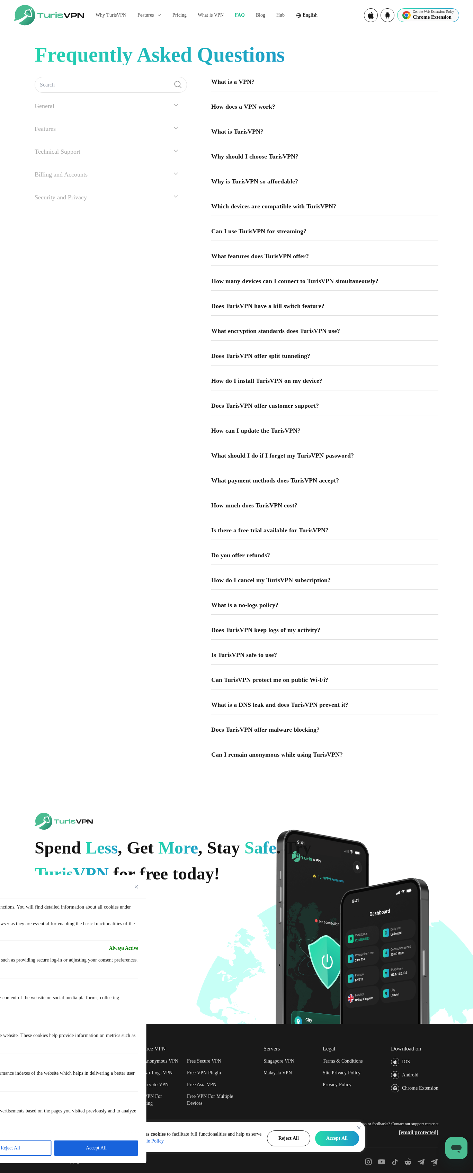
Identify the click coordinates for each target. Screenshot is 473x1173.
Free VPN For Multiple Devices (210, 1100)
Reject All (288, 1138)
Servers (272, 1049)
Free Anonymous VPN (156, 1061)
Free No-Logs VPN (153, 1072)
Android (410, 1074)
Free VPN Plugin (204, 1072)
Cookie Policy (150, 1141)
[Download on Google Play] (387, 15)
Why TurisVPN (111, 15)
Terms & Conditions (343, 1061)
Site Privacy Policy (341, 1072)
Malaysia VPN (278, 1072)
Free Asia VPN (201, 1084)
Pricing (179, 15)
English (310, 15)
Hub (280, 15)
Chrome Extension (420, 1088)
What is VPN (211, 15)
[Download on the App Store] (371, 15)
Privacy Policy (337, 1084)
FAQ (240, 15)
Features (145, 15)
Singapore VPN (279, 1061)
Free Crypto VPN (151, 1084)
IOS (406, 1061)
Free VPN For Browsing (148, 1100)
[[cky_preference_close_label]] (136, 886)
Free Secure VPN (204, 1061)
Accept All (337, 1138)
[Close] (358, 1127)
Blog (260, 15)
